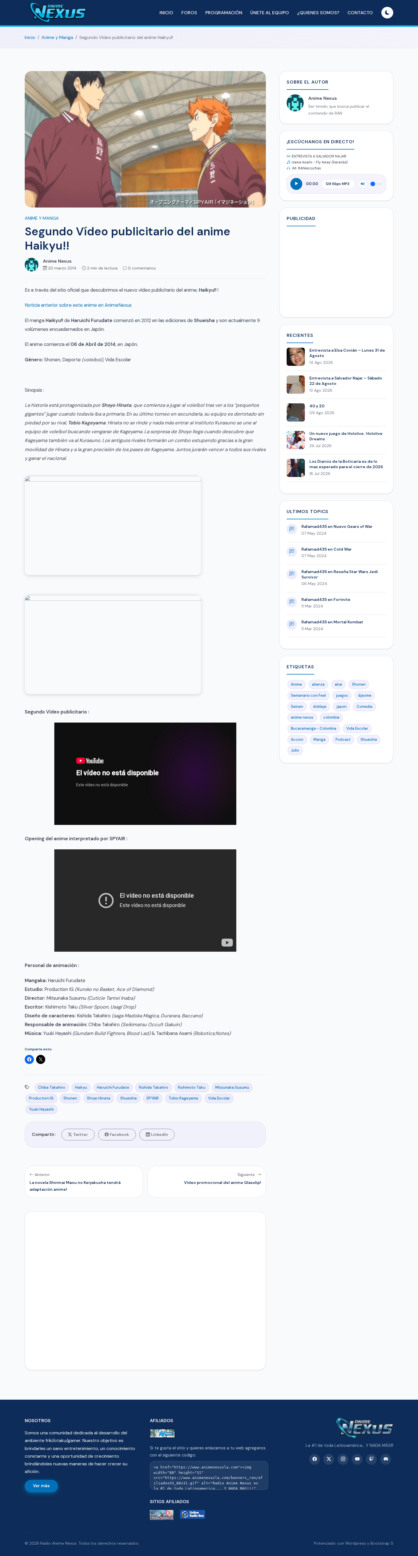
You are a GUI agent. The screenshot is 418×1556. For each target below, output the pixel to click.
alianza (318, 684)
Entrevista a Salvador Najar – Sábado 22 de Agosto (345, 380)
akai (338, 684)
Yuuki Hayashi (41, 1109)
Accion (297, 739)
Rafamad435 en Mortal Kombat (332, 622)
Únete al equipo (269, 13)
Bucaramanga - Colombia (313, 728)
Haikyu (81, 1087)
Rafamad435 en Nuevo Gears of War (337, 526)
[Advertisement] (336, 270)
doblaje (319, 706)
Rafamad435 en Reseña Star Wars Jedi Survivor (339, 574)
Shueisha (128, 1098)
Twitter (80, 1134)
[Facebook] (314, 1459)
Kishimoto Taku (191, 1087)
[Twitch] (371, 1459)
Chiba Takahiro (51, 1087)
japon (341, 706)
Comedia (365, 706)
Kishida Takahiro (153, 1087)
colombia (331, 717)
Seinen (297, 706)
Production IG (41, 1098)
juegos (342, 695)
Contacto (360, 13)
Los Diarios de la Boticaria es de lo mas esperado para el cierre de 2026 (346, 464)
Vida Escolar (219, 1098)
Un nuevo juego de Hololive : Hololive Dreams (345, 436)
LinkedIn (159, 1134)
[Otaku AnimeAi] (164, 1515)
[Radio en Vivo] (194, 1515)
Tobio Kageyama (183, 1098)
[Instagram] (343, 1459)
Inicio (166, 13)
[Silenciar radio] (362, 183)
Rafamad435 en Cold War (326, 549)
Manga (319, 739)
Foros (189, 13)
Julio (295, 750)
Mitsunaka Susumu (232, 1087)
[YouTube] (357, 1459)
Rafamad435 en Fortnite (325, 599)
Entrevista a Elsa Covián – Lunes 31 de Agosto (347, 353)
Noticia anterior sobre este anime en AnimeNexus (78, 305)
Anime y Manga (57, 37)
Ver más (41, 1485)
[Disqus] (145, 1290)
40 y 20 (316, 405)
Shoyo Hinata (98, 1098)
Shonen (70, 1098)
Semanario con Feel (308, 695)
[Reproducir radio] (296, 184)
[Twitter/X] (328, 1459)
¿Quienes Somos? (318, 13)
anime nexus (302, 717)
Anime (296, 684)
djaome (364, 695)
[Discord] (385, 1459)
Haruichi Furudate (113, 1087)
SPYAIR (152, 1098)
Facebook (119, 1134)
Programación (223, 13)
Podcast (343, 739)
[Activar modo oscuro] (387, 13)
